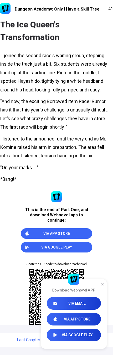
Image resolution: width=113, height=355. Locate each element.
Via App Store (77, 319)
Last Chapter (28, 339)
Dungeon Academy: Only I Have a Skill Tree (57, 9)
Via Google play (77, 335)
